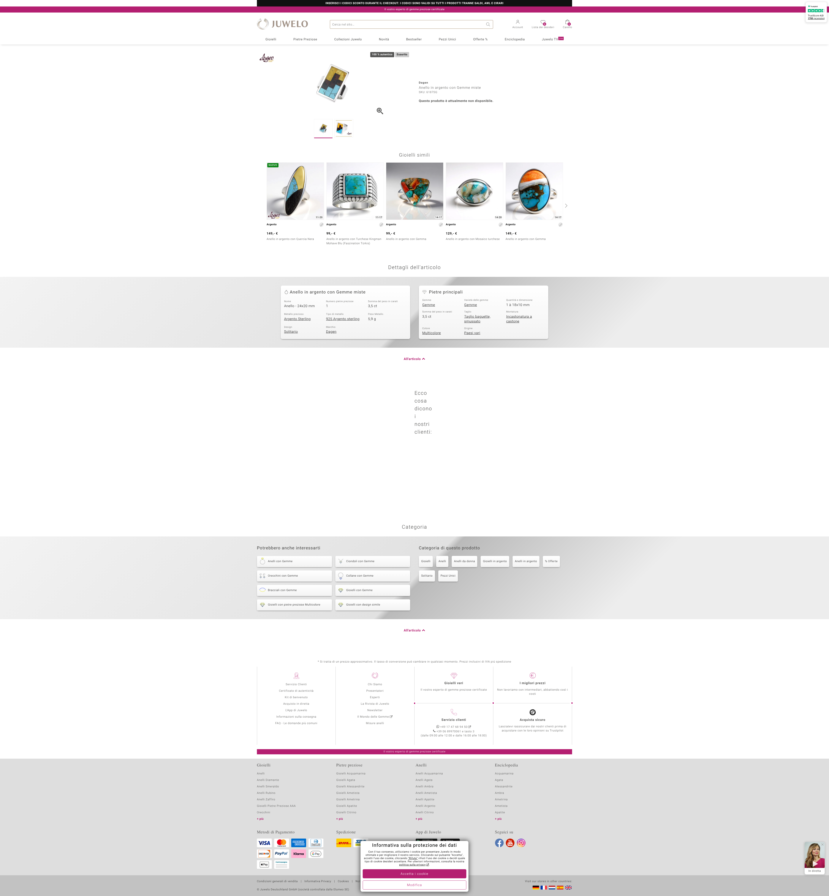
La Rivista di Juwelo (375, 704)
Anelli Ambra (424, 787)
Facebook (499, 843)
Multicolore (431, 333)
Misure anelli (375, 723)
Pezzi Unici (447, 39)
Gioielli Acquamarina (351, 774)
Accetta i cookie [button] (415, 874)
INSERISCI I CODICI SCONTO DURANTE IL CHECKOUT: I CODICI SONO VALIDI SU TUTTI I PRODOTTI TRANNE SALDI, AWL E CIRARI (414, 3)
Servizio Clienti (296, 684)
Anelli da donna (464, 561)
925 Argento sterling (342, 319)
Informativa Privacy (317, 881)
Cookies (343, 881)
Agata (499, 780)
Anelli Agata (424, 780)
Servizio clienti (453, 720)
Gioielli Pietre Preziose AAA (276, 806)
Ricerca (489, 24)
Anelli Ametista (426, 793)
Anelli (442, 561)
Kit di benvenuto (296, 697)
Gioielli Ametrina (348, 800)
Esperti (375, 697)
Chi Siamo (375, 684)
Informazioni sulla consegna (296, 717)
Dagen (331, 331)
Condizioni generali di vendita (277, 881)
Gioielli (270, 39)
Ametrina (501, 800)
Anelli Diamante (268, 780)
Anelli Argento (425, 806)
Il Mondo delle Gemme (373, 717)
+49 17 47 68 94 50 (454, 727)
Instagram (521, 843)
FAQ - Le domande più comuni (296, 723)
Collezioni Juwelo (348, 39)
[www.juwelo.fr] (544, 888)
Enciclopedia (515, 39)
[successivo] (565, 205)
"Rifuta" (413, 858)
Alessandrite (504, 787)
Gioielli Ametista (348, 793)
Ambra (499, 793)
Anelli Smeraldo (268, 787)
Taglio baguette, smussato (477, 319)
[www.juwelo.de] (536, 888)
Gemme (428, 305)
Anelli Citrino (425, 812)
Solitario (291, 331)
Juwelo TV (552, 39)
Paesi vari (472, 333)
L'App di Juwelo (296, 710)
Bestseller (414, 39)
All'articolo (412, 359)
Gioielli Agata (345, 780)
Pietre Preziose (305, 39)
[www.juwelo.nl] (552, 888)
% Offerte (551, 561)
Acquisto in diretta (296, 704)
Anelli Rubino (266, 793)
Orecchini (263, 812)
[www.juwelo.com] (568, 888)
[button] (518, 24)
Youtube (510, 843)
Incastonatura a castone (519, 319)
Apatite (500, 812)
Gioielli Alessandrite (350, 787)
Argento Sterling (297, 319)
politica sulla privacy (412, 865)
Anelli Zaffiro (266, 800)
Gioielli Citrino (346, 812)
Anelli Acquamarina (429, 774)
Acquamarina (504, 774)
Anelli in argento (526, 561)
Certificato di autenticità (296, 691)
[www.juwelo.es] (560, 888)
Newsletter (375, 710)
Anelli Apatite (425, 800)
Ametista (501, 806)
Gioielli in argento (495, 561)
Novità (384, 39)
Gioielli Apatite (346, 806)
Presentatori (375, 691)
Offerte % (480, 39)
